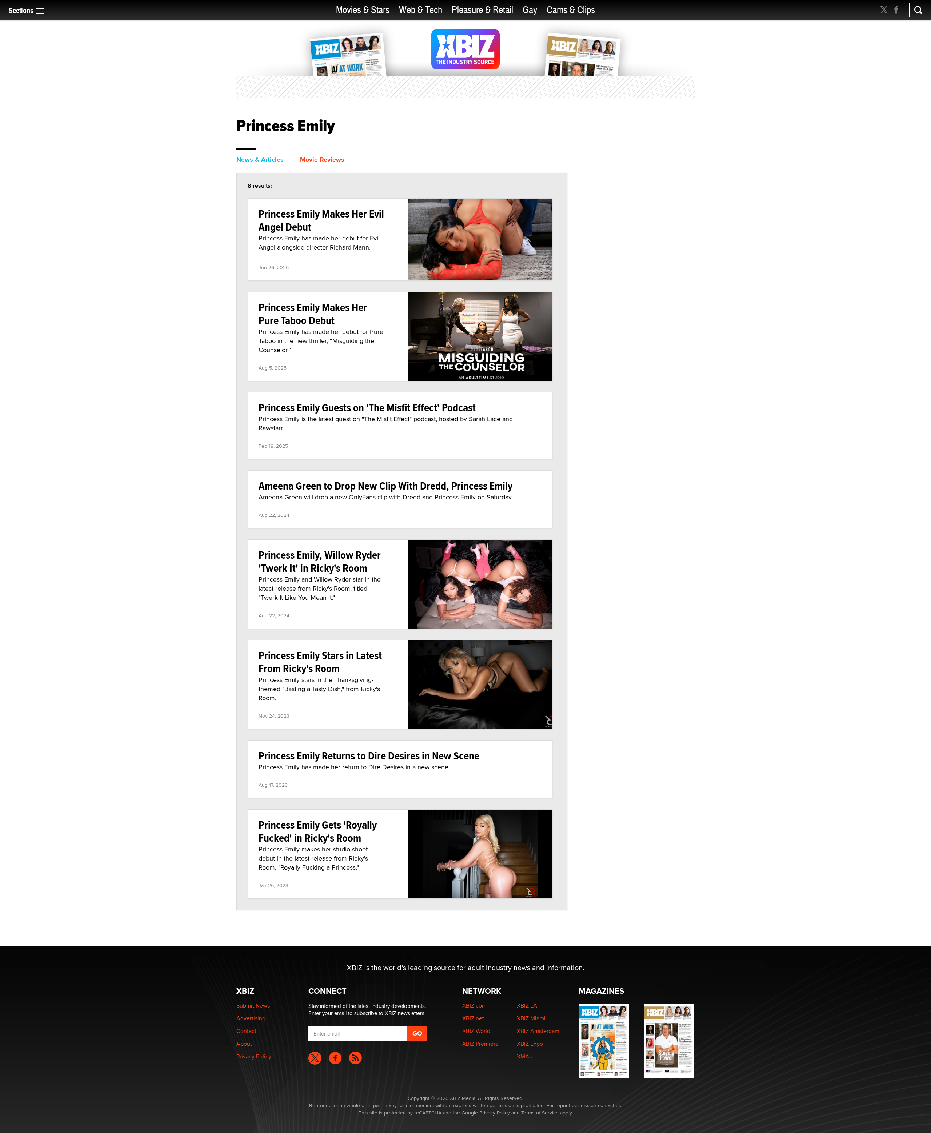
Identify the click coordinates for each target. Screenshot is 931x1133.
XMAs (524, 1056)
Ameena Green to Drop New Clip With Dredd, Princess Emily (385, 486)
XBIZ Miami (531, 1018)
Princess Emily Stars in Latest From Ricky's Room (320, 661)
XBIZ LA (527, 1005)
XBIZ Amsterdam (538, 1031)
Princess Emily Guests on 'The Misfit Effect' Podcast (367, 407)
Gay (530, 10)
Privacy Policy (253, 1056)
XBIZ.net (473, 1018)
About (244, 1044)
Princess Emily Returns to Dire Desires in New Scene (369, 755)
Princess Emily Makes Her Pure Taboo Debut (313, 313)
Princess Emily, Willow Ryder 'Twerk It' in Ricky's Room (320, 561)
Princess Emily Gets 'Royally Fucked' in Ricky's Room (318, 831)
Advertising (250, 1018)
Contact (246, 1031)
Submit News (253, 1005)
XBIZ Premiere (480, 1044)
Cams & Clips (571, 10)
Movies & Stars (362, 10)
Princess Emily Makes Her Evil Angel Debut (321, 220)
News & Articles (260, 159)
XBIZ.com (474, 1005)
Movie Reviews (322, 159)
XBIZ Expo (530, 1044)
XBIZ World (476, 1031)
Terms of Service (540, 1112)
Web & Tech (420, 10)
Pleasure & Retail (482, 10)
